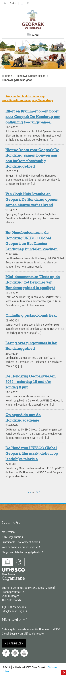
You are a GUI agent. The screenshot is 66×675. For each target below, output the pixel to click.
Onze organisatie (11, 537)
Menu (35, 35)
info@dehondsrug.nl (13, 611)
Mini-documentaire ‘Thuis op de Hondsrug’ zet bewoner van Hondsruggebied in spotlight (33, 282)
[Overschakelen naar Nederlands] (22, 3)
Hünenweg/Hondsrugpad (30, 75)
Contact (13, 3)
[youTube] (24, 653)
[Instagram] (15, 653)
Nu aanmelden (14, 643)
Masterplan (8, 532)
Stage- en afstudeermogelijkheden (21, 552)
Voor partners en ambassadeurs (20, 547)
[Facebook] (6, 653)
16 (36, 491)
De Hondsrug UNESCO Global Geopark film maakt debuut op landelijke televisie (32, 453)
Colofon (6, 671)
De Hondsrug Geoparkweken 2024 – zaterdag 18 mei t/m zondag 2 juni (31, 382)
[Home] (5, 3)
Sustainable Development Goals (20, 542)
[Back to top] (63, 672)
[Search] (28, 3)
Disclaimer (52, 667)
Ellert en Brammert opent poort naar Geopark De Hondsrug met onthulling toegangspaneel (33, 117)
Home (8, 75)
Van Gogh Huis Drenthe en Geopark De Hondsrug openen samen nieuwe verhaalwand (32, 199)
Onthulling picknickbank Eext (31, 315)
